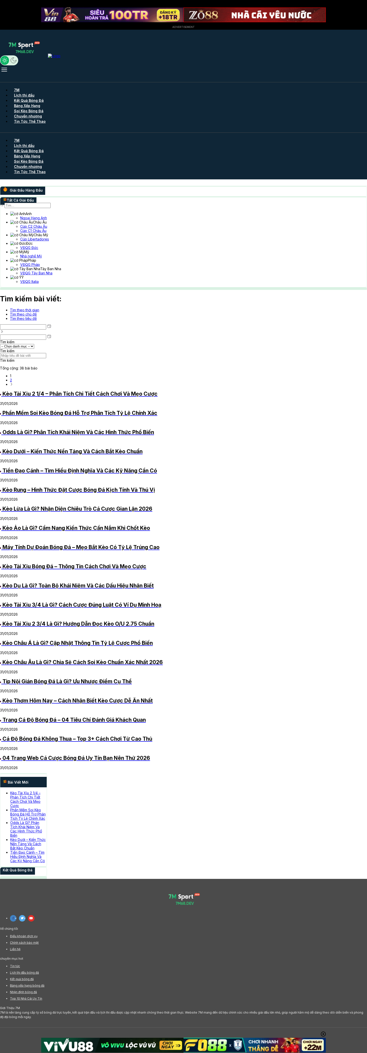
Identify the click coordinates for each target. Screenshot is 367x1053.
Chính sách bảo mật (24, 942)
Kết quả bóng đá (22, 979)
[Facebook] (13, 918)
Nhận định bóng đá (23, 992)
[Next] (11, 384)
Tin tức (15, 966)
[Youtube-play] (31, 918)
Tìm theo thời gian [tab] (24, 310)
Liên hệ (15, 949)
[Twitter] (22, 918)
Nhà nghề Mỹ (31, 256)
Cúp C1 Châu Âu (33, 231)
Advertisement (183, 26)
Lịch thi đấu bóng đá (24, 972)
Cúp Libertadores (34, 239)
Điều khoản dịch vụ (23, 936)
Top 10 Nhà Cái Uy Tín (26, 998)
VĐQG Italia (29, 281)
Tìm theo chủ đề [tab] (23, 314)
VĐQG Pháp (30, 264)
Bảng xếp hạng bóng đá (27, 985)
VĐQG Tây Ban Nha (36, 273)
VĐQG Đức (29, 247)
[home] (30, 56)
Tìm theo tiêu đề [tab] (23, 318)
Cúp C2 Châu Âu (33, 226)
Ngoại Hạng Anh (33, 218)
